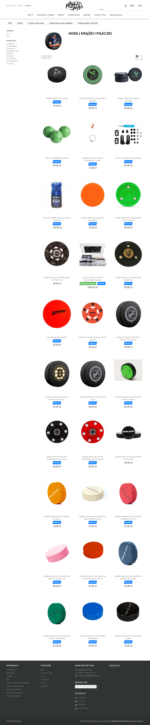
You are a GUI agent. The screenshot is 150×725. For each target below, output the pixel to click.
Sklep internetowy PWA (119, 721)
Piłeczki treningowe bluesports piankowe (57, 219)
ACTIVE (11, 63)
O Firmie (9, 676)
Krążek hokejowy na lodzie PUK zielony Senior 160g (57, 637)
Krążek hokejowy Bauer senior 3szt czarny (128, 458)
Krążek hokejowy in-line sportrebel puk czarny (57, 458)
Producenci (115, 15)
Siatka (137, 59)
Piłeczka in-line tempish (57, 337)
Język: (19, 5)
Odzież (86, 15)
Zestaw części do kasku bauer (128, 158)
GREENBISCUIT (13, 61)
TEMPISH (11, 44)
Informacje (10, 670)
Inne (8, 679)
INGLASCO (12, 48)
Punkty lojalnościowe (15, 686)
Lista (141, 59)
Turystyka (100, 15)
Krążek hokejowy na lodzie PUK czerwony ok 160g (128, 518)
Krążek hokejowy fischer (57, 98)
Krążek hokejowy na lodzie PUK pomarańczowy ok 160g (92, 577)
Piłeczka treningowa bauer (57, 158)
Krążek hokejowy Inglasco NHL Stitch (92, 398)
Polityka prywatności (14, 692)
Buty (30, 15)
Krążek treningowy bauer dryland (128, 99)
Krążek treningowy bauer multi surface (92, 99)
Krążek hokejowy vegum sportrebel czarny (92, 159)
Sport (61, 15)
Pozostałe (74, 15)
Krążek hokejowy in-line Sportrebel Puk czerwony (92, 458)
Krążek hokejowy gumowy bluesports (92, 219)
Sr (9, 36)
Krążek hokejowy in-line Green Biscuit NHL (128, 279)
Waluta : (9, 5)
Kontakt (28, 5)
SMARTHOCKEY (14, 51)
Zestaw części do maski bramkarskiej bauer (93, 279)
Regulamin (10, 673)
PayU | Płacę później (13, 696)
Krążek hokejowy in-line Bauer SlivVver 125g (57, 279)
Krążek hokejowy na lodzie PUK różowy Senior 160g (57, 577)
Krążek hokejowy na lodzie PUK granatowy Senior (128, 577)
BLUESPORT (13, 58)
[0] (131, 6)
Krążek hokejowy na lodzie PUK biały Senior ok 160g (92, 518)
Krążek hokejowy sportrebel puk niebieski (92, 637)
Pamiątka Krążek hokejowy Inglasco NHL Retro (128, 338)
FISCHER (11, 56)
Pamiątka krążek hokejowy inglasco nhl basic (56, 398)
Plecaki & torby (45, 15)
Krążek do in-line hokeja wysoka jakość (92, 338)
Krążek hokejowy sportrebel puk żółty (56, 518)
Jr (9, 34)
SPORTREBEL (13, 46)
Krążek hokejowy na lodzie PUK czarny (128, 637)
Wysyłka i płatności (13, 689)
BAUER (11, 53)
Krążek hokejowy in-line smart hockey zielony (128, 398)
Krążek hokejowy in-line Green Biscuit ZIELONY (128, 219)
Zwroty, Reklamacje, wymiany (17, 683)
